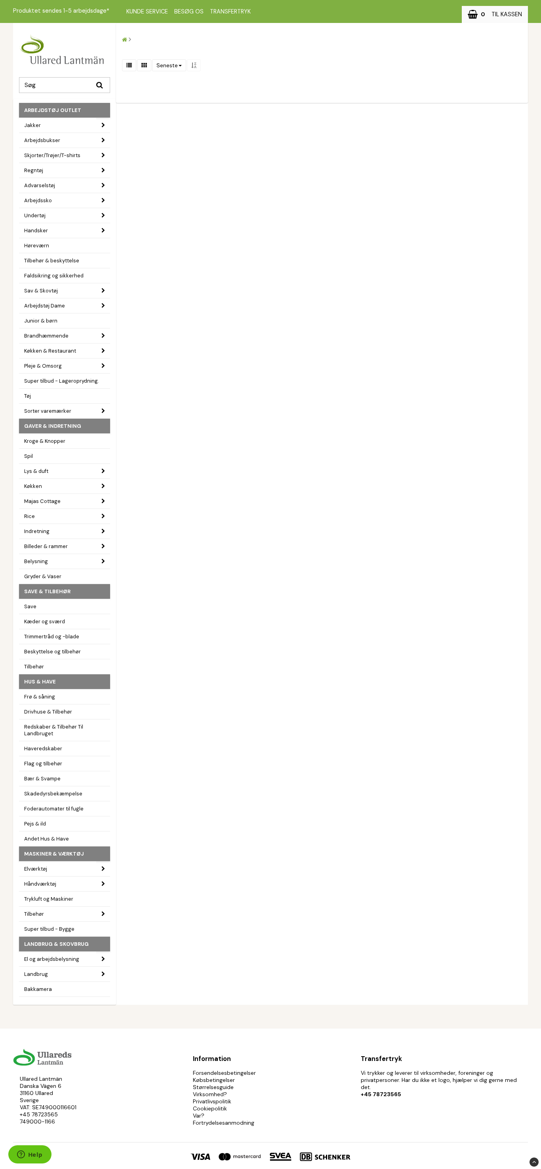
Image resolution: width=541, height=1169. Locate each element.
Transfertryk (230, 11)
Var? (198, 1115)
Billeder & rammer (46, 546)
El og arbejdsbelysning (51, 959)
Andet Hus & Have (46, 838)
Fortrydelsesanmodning (223, 1122)
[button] (495, 14)
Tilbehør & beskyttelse (51, 260)
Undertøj (35, 215)
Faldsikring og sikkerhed (54, 275)
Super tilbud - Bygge (49, 929)
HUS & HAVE (40, 681)
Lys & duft (36, 471)
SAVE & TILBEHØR (47, 591)
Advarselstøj (39, 185)
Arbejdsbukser (42, 140)
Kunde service (147, 11)
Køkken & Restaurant (50, 350)
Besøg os (189, 11)
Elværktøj (35, 868)
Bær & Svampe (42, 778)
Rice (29, 516)
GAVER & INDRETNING (52, 426)
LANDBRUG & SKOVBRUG (56, 944)
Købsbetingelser (214, 1080)
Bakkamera (38, 989)
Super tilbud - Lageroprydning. (61, 381)
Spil (28, 456)
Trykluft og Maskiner (48, 899)
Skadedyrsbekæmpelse (53, 793)
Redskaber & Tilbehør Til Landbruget (53, 730)
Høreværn (36, 245)
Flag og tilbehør (43, 763)
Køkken (33, 486)
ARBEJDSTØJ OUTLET (52, 110)
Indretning (37, 531)
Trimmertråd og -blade (51, 636)
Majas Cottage (42, 501)
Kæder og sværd (44, 621)
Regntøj (33, 170)
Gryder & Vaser (42, 576)
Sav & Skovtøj (41, 290)
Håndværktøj (40, 884)
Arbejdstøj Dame (44, 305)
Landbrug (36, 974)
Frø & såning (39, 696)
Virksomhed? (210, 1094)
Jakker (32, 125)
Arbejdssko (38, 200)
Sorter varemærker (47, 411)
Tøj (27, 396)
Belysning (36, 561)
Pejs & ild (35, 823)
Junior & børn (40, 320)
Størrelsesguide (213, 1087)
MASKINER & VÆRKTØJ (54, 853)
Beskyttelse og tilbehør (52, 651)
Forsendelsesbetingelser (224, 1072)
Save (30, 606)
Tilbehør (34, 666)
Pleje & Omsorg (43, 365)
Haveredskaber (43, 748)
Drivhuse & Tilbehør (48, 711)
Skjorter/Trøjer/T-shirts (52, 155)
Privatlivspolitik (212, 1101)
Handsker (36, 230)
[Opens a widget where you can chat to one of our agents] (29, 1155)
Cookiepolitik (210, 1108)
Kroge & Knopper (44, 441)
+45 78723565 (39, 1114)
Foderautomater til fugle (54, 808)
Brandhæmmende (46, 335)
